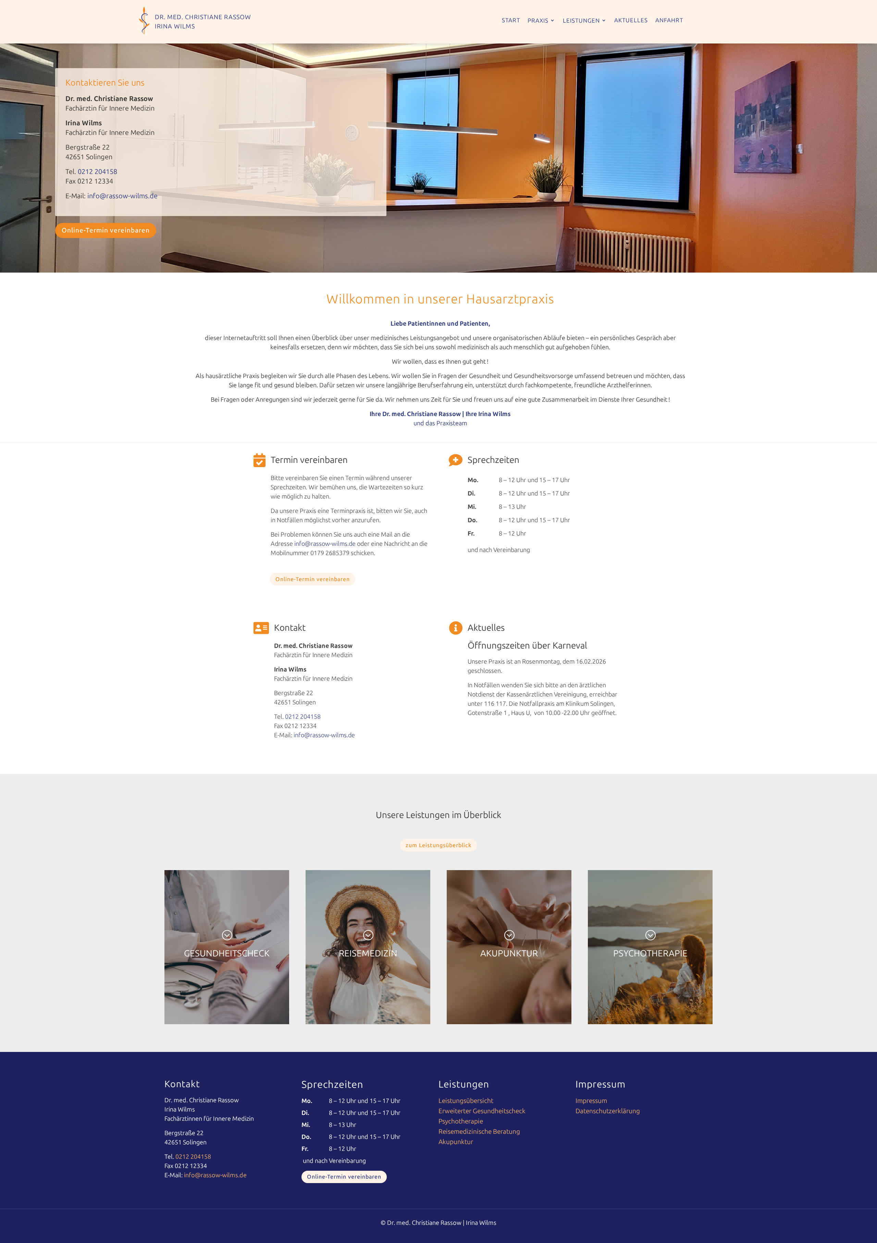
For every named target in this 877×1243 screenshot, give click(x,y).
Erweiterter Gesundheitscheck (482, 1112)
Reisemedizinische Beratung (479, 1132)
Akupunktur (455, 1143)
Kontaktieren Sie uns (105, 82)
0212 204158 (97, 171)
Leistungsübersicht (465, 1101)
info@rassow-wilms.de (122, 196)
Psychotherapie (460, 1122)
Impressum (591, 1101)
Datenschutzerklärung (608, 1112)
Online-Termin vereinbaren (106, 230)
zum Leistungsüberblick (438, 845)
